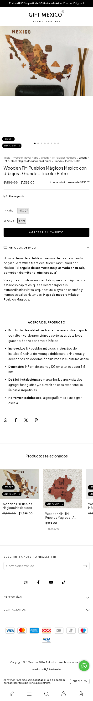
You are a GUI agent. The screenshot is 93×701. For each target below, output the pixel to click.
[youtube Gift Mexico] (51, 582)
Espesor (9, 221)
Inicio (7, 157)
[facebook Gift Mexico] (38, 582)
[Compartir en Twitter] (26, 420)
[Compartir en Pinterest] (36, 420)
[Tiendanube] (47, 670)
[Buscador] (46, 693)
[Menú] (29, 693)
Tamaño (9, 211)
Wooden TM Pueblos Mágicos (58, 157)
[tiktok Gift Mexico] (63, 582)
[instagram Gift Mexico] (26, 582)
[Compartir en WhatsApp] (5, 420)
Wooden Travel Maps (25, 157)
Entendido (80, 681)
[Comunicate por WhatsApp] (84, 665)
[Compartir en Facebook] (16, 420)
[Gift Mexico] (12, 693)
